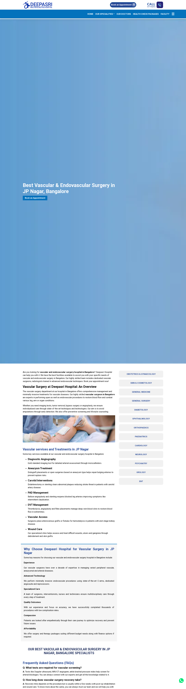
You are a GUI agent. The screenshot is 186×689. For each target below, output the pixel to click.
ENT (141, 481)
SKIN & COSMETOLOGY (141, 383)
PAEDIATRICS (141, 436)
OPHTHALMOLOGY (141, 419)
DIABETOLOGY (141, 410)
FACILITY (165, 14)
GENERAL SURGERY (141, 401)
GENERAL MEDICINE (141, 392)
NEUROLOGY (141, 454)
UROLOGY (141, 472)
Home (90, 14)
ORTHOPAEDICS (141, 428)
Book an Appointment (121, 5)
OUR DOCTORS (124, 14)
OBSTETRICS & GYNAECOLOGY (141, 374)
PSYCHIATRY (141, 463)
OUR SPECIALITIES (104, 14)
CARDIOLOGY (141, 445)
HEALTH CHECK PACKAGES (146, 14)
